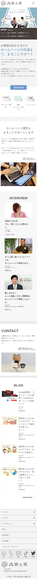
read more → (29, 497)
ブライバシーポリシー (10, 547)
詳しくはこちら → (29, 158)
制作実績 (5, 535)
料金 (3, 529)
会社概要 (5, 541)
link (18, 33)
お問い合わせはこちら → (26, 348)
